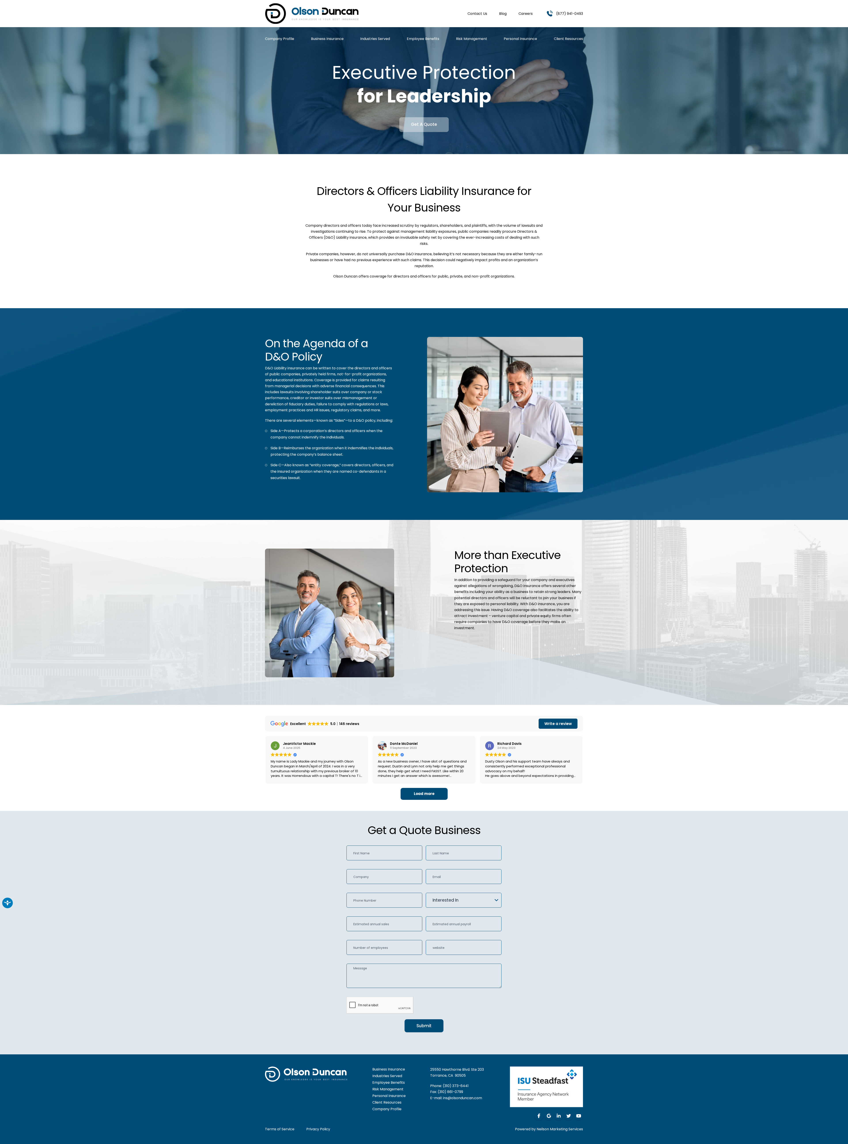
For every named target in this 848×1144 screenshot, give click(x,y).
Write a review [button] (558, 723)
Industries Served (375, 39)
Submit (424, 1026)
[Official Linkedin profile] (558, 1116)
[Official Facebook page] (538, 1116)
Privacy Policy (318, 1129)
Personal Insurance (520, 39)
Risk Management (471, 39)
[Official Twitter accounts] (568, 1116)
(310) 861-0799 (450, 1091)
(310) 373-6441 (456, 1085)
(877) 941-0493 (569, 13)
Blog (503, 13)
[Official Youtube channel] (578, 1116)
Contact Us (477, 13)
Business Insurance (327, 39)
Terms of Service (279, 1129)
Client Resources (568, 39)
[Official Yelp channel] (548, 1116)
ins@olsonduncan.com (462, 1098)
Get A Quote (424, 124)
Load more (424, 793)
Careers (526, 13)
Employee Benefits (423, 39)
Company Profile (279, 39)
